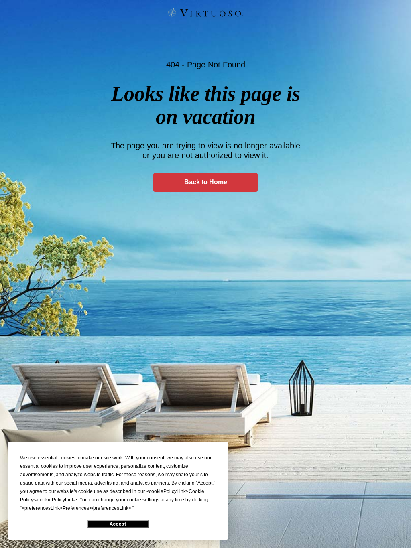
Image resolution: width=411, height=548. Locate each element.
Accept (118, 524)
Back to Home (205, 182)
